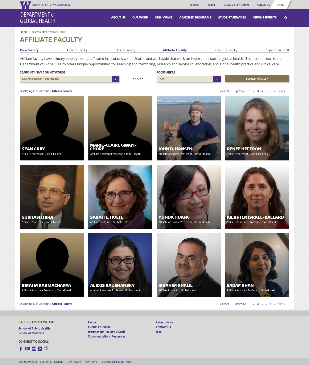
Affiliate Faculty (175, 50)
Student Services (232, 17)
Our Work (140, 17)
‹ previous (241, 91)
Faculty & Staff (38, 32)
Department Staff (277, 50)
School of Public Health (34, 328)
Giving (280, 5)
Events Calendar (99, 327)
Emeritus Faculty (226, 50)
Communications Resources (107, 336)
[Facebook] (21, 348)
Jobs (159, 331)
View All (224, 91)
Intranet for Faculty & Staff (106, 331)
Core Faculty (29, 50)
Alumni (211, 5)
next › (281, 91)
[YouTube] (27, 348)
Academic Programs (195, 17)
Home (23, 32)
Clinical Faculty (125, 50)
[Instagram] (34, 348)
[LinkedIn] (39, 348)
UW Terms (91, 361)
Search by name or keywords (42, 72)
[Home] (37, 18)
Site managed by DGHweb (116, 361)
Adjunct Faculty (77, 50)
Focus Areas (166, 72)
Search (286, 18)
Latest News (164, 322)
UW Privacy (74, 361)
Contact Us (263, 5)
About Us (118, 17)
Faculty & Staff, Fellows (236, 5)
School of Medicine (31, 333)
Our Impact (163, 17)
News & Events (265, 17)
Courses (194, 5)
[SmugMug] (46, 348)
